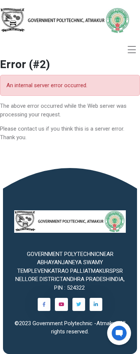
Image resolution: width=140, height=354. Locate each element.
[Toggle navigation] (132, 49)
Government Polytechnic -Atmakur (74, 323)
